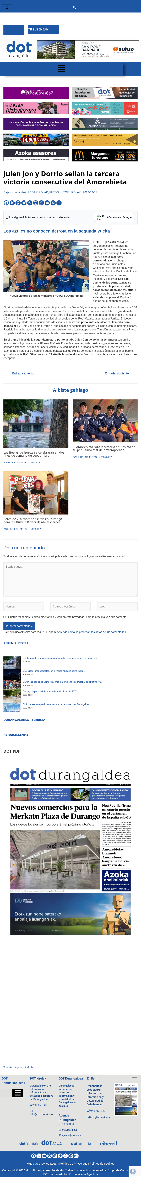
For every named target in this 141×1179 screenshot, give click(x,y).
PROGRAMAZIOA (15, 735)
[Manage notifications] (133, 1171)
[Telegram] (23, 202)
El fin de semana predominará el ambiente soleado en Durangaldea (56, 704)
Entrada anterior (21, 373)
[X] (12, 202)
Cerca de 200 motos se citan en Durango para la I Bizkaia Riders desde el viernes (32, 520)
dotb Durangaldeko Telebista (45, 1170)
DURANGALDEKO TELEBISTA (24, 720)
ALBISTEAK (20, 462)
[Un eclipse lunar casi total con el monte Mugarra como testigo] (12, 674)
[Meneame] (41, 202)
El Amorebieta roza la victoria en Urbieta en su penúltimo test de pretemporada (104, 448)
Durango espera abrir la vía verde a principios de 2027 (50, 691)
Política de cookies (102, 1163)
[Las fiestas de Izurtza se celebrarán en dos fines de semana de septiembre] (12, 662)
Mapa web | (34, 1163)
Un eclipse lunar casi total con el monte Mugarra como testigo (54, 671)
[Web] (117, 607)
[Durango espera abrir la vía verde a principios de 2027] (12, 696)
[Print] (53, 202)
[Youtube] (44, 1155)
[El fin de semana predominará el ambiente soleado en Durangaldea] (12, 707)
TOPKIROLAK (72, 192)
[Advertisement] (70, 1003)
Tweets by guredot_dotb (18, 1067)
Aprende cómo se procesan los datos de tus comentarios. (92, 632)
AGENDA (8, 462)
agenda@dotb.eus (71, 1135)
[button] (61, 69)
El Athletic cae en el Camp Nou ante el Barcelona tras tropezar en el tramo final (62, 682)
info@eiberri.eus (100, 1117)
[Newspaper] (76, 1155)
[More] (59, 202)
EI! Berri (92, 1078)
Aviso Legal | (50, 1163)
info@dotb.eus (69, 1129)
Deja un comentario (15, 192)
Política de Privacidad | (74, 1163)
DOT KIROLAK (38, 192)
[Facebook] (6, 202)
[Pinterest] (18, 202)
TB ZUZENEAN (38, 29)
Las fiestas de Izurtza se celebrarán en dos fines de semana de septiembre (33, 453)
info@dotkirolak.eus (41, 1114)
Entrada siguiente (119, 373)
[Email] (47, 202)
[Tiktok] (60, 1155)
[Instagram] (35, 202)
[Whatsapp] (29, 202)
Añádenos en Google (119, 217)
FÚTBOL (54, 192)
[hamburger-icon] (7, 7)
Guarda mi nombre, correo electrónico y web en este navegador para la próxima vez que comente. (67, 616)
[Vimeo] (49, 1155)
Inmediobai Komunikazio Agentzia (76, 1174)
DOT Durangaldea (71, 1078)
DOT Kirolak (38, 1078)
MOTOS (24, 529)
